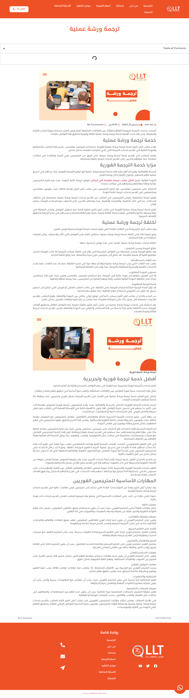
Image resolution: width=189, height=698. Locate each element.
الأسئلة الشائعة (62, 6)
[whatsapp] (180, 687)
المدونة (148, 12)
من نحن (133, 6)
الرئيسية (147, 6)
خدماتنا (120, 6)
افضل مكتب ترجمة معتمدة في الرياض (112, 180)
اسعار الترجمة (103, 6)
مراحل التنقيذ (84, 6)
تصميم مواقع (103, 693)
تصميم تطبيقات (93, 693)
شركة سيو (85, 693)
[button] (4, 48)
